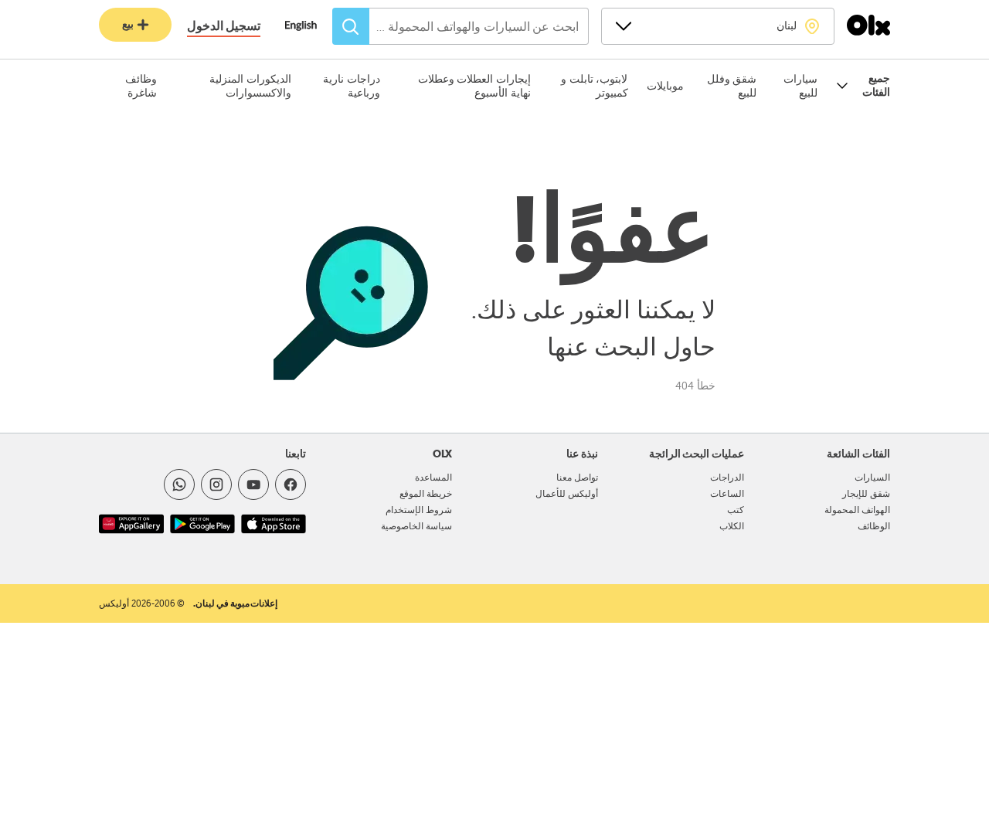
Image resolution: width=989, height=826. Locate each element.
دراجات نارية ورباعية (351, 86)
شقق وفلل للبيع (732, 86)
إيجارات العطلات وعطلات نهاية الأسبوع (474, 86)
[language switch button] (308, 27)
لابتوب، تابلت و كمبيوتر (594, 86)
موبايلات (665, 86)
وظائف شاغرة (141, 86)
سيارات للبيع (800, 86)
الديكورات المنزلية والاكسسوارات (250, 86)
